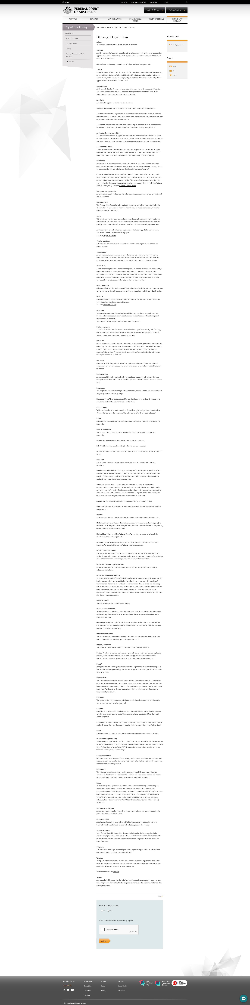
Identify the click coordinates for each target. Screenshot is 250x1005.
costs (137, 169)
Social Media (122, 986)
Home (67, 2)
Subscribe (121, 990)
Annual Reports (71, 43)
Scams (103, 986)
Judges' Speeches (71, 38)
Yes (104, 911)
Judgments (69, 33)
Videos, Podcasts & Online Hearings (75, 55)
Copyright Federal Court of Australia (75, 1003)
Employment (153, 2)
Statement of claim (109, 305)
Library (68, 48)
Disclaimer (87, 990)
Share (174, 75)
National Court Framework (128, 534)
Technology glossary (177, 45)
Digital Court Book (109, 236)
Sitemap (120, 981)
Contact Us (124, 2)
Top (159, 896)
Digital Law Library (120, 27)
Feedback (87, 995)
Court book (131, 335)
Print (174, 71)
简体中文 (67, 985)
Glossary (70, 61)
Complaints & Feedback (138, 2)
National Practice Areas (127, 186)
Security (103, 990)
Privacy (103, 981)
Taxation (116, 872)
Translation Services (69, 981)
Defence (155, 733)
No (111, 911)
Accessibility (88, 981)
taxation (145, 169)
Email (174, 66)
